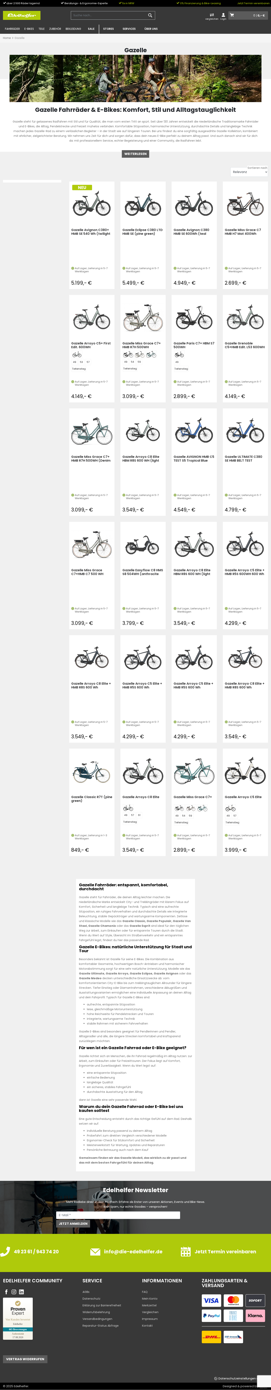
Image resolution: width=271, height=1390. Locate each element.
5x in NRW (128, 3)
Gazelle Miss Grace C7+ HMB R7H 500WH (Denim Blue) (91, 459)
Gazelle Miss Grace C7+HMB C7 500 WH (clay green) (87, 572)
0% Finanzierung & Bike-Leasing (200, 3)
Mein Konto (150, 1299)
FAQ (145, 1292)
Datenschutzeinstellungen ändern (242, 1378)
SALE (91, 29)
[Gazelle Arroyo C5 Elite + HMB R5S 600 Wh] (143, 658)
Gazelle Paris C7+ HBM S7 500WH (194, 345)
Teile (41, 29)
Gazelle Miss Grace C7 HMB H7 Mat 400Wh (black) (243, 232)
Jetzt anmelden (73, 1223)
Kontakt (147, 1326)
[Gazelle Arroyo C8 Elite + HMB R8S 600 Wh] (91, 658)
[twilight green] (77, 354)
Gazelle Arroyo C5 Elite (243, 797)
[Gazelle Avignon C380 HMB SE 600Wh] (194, 204)
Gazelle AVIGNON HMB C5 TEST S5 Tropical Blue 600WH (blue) (194, 459)
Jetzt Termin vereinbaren (253, 3)
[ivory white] (230, 808)
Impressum (150, 1319)
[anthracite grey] (179, 354)
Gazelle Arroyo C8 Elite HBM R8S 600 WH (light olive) (140, 459)
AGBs (86, 1292)
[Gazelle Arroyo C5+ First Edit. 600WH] (91, 317)
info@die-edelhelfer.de (133, 1251)
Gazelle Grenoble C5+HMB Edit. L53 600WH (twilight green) (245, 345)
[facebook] (6, 1291)
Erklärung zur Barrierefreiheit (102, 1305)
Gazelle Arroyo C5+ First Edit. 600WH (91, 345)
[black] (128, 354)
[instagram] (14, 1291)
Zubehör (55, 29)
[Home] (21, 15)
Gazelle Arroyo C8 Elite (140, 797)
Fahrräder (12, 29)
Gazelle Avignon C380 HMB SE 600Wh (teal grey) (191, 232)
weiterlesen (135, 154)
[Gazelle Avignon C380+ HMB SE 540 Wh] (91, 204)
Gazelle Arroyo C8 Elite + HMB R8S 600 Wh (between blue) (91, 685)
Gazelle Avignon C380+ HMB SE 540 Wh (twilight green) (90, 232)
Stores (108, 29)
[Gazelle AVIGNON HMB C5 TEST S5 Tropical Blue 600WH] (194, 431)
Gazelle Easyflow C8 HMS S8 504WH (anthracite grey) (142, 572)
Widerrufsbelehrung (96, 1312)
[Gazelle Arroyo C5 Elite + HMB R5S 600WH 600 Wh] (245, 544)
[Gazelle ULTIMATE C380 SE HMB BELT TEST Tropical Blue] (245, 431)
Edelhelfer (21, 1386)
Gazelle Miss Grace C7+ (193, 797)
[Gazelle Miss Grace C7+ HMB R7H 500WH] (143, 317)
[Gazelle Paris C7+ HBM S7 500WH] (194, 317)
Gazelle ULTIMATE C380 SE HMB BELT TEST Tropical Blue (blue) (243, 459)
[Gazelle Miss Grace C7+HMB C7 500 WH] (91, 544)
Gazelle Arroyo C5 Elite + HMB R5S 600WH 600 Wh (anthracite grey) (244, 572)
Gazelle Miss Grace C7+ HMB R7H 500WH (141, 345)
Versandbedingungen (97, 1319)
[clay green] (139, 354)
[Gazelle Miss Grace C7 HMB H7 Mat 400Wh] (245, 204)
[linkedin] (21, 1291)
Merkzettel (149, 1305)
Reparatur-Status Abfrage (101, 1326)
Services (129, 29)
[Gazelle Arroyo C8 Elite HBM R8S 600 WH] (143, 431)
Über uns (151, 29)
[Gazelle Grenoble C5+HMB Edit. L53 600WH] (245, 317)
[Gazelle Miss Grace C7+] (194, 771)
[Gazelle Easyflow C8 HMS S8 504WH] (143, 544)
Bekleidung (73, 29)
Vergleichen (150, 1312)
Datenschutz (91, 1299)
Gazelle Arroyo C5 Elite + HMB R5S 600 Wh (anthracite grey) (142, 685)
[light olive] (128, 807)
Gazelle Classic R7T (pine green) (91, 799)
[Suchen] (150, 15)
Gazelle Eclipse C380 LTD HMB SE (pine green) (142, 232)
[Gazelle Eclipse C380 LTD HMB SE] (143, 204)
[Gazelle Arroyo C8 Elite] (143, 771)
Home (7, 38)
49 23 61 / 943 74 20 (36, 1251)
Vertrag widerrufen (25, 1359)
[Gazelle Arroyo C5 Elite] (245, 771)
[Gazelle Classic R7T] (91, 771)
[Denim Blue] (151, 354)
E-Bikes (29, 29)
